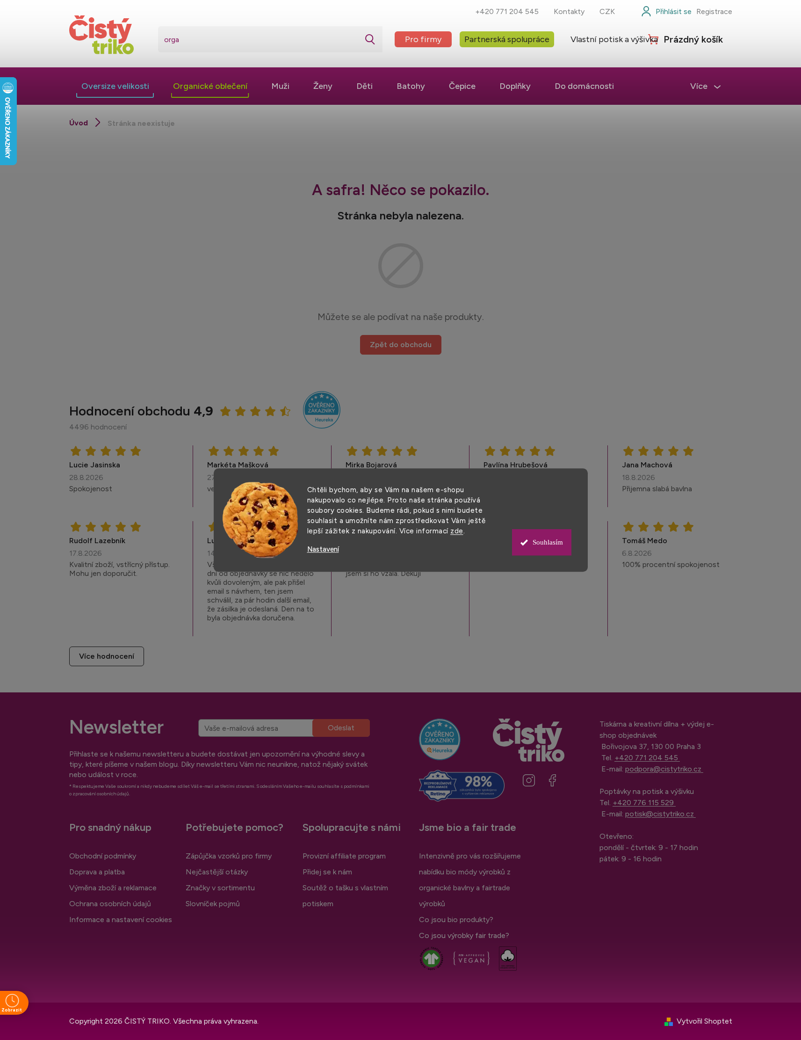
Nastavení (323, 549)
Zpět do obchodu (401, 344)
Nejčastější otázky (217, 871)
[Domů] (78, 122)
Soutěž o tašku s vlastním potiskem (345, 895)
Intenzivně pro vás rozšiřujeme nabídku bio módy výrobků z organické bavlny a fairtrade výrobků (470, 879)
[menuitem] (115, 86)
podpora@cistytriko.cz (664, 768)
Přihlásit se (341, 728)
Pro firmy (423, 39)
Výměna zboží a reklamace (113, 887)
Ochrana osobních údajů (110, 903)
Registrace (714, 11)
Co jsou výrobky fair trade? (464, 935)
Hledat (370, 39)
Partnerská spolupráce (506, 39)
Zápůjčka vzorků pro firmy (229, 855)
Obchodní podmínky (102, 855)
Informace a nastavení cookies (120, 919)
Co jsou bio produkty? (456, 919)
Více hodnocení (106, 656)
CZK (607, 11)
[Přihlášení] (666, 11)
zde (456, 531)
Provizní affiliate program (344, 855)
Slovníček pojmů (213, 903)
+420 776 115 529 (644, 802)
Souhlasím (548, 542)
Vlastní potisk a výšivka (614, 39)
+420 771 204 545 (507, 11)
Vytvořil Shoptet (704, 1021)
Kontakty (569, 11)
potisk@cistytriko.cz (660, 813)
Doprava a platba (97, 871)
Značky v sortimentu (220, 887)
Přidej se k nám (327, 871)
